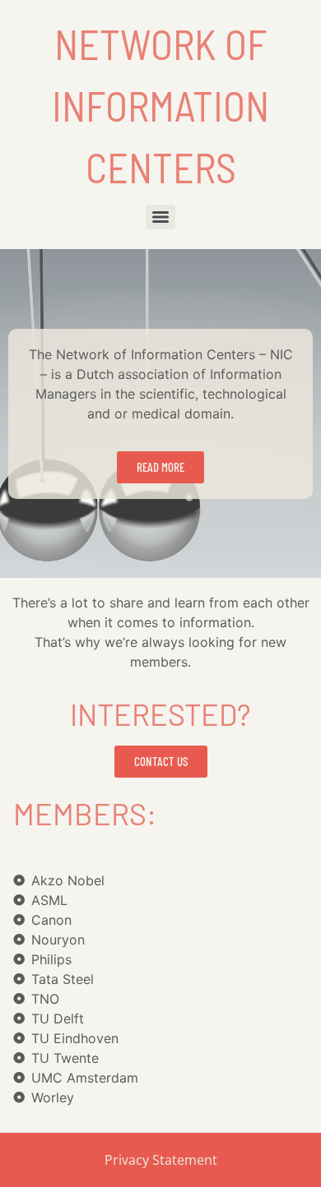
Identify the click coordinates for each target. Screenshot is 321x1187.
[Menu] (160, 217)
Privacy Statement (161, 1160)
